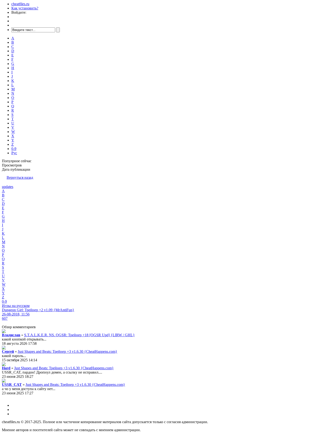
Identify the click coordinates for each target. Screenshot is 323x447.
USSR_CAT (12, 385)
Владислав (11, 335)
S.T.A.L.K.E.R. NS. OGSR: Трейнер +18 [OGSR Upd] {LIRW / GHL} (79, 335)
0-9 (13, 149)
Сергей (8, 351)
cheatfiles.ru (20, 4)
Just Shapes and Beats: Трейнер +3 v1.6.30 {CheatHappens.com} (67, 351)
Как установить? (24, 8)
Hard (6, 368)
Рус (14, 153)
